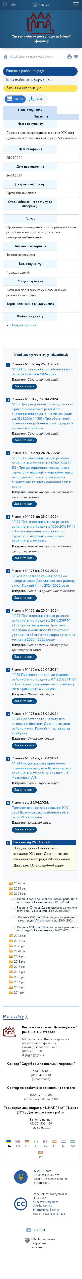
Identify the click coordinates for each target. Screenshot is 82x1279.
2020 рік (20, 951)
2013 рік (19, 987)
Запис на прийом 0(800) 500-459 (41, 1121)
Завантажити (24, 386)
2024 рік (20, 893)
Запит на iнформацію (24, 88)
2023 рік (20, 936)
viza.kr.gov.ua (41, 1127)
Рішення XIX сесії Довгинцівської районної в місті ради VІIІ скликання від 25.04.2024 (47, 919)
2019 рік (19, 956)
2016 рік (19, 972)
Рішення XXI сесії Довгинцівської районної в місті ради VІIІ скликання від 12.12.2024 (47, 900)
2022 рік (20, 941)
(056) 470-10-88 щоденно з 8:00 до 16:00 (41, 1097)
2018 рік (19, 961)
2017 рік (19, 967)
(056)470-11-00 (32, 1051)
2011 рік (19, 992)
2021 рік (19, 946)
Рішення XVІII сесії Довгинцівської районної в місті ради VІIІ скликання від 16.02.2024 (47, 929)
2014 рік (19, 982)
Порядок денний (23, 325)
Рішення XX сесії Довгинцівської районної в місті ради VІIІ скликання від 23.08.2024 (47, 909)
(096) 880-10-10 (41, 1071)
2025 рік (20, 888)
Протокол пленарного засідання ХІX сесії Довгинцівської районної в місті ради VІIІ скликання (40, 812)
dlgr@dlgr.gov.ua (33, 1055)
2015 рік (19, 977)
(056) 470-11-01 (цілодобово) (41, 1077)
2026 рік (20, 883)
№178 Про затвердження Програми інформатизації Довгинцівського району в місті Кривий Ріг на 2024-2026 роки (43, 581)
